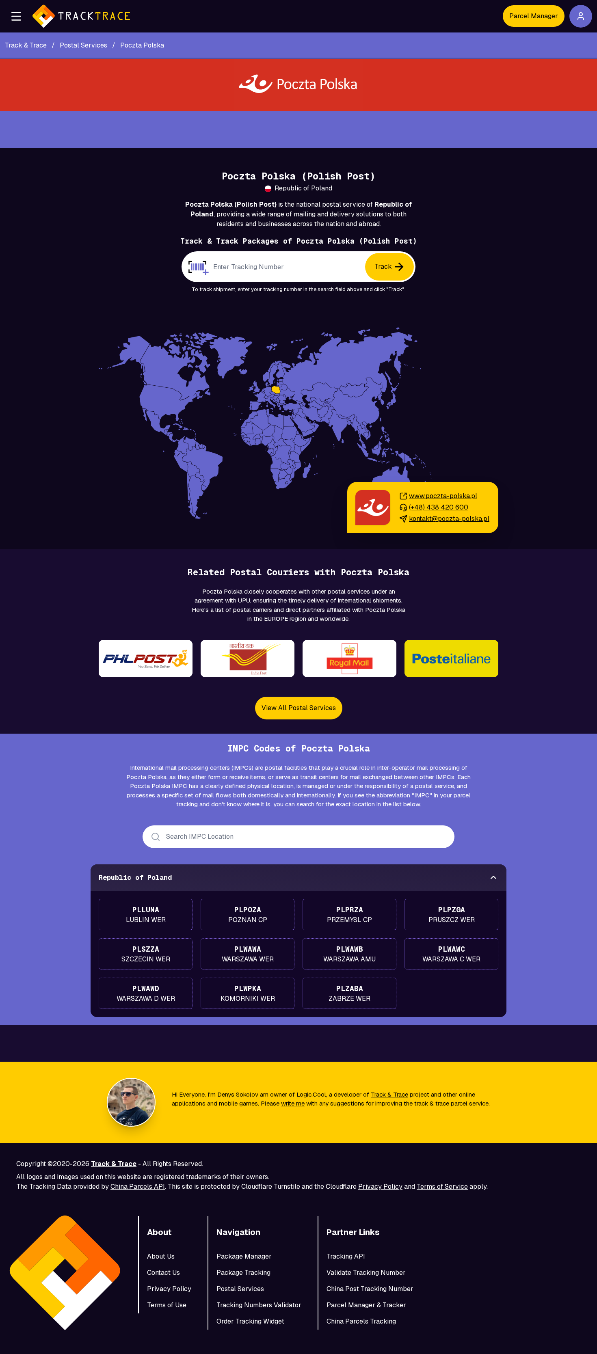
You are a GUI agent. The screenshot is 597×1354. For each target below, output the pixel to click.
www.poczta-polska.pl (443, 496)
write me (293, 1103)
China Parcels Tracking (361, 1321)
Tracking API (346, 1256)
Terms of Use (166, 1305)
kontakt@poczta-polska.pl (449, 518)
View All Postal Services (299, 708)
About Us (161, 1256)
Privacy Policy (380, 1186)
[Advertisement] (298, 129)
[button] (16, 16)
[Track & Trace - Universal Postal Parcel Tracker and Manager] (81, 16)
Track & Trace (389, 1094)
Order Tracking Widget (250, 1321)
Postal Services (240, 1289)
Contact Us (163, 1272)
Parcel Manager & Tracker (366, 1305)
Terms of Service (442, 1186)
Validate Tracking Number (366, 1272)
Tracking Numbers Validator (258, 1305)
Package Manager (244, 1256)
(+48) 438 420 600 (438, 507)
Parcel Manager (533, 16)
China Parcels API (137, 1186)
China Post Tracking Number (370, 1289)
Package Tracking (243, 1272)
